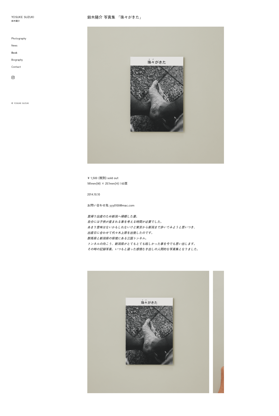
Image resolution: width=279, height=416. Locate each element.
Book (14, 52)
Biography (17, 59)
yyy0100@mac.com (122, 205)
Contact (16, 66)
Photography (18, 38)
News (14, 45)
